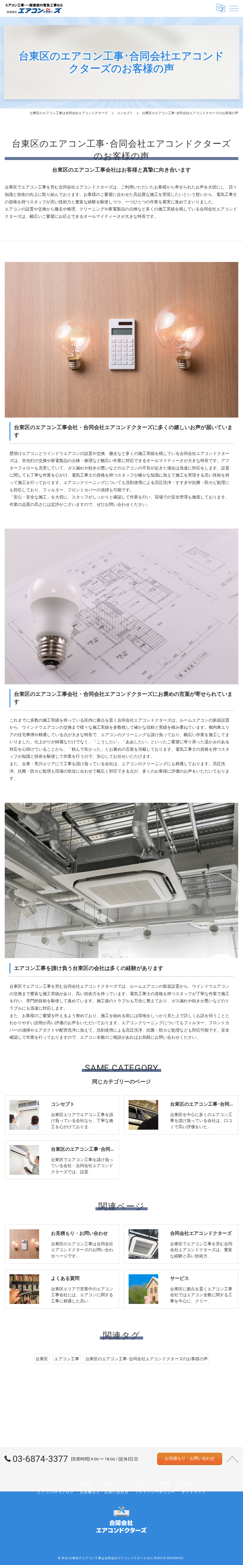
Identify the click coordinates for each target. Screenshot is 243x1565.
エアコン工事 (66, 1358)
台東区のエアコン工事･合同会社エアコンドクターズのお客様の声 (146, 1358)
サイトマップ (193, 1492)
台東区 (42, 1358)
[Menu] (233, 8)
